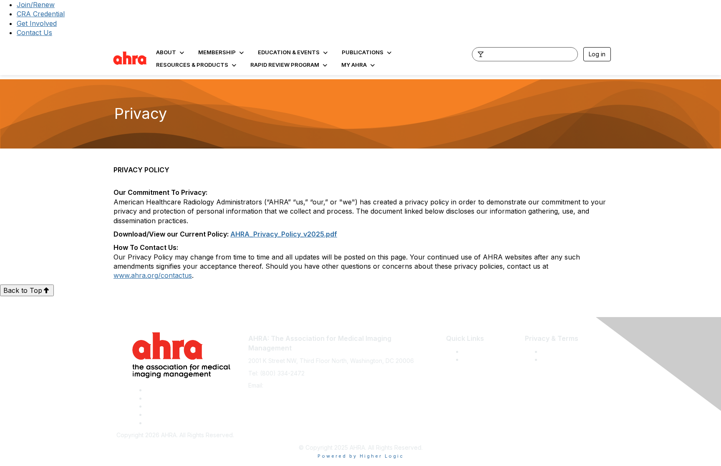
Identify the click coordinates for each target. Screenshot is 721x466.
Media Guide (480, 359)
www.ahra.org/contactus (152, 275)
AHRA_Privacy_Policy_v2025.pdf (283, 234)
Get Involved (37, 23)
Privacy (552, 359)
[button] (171, 52)
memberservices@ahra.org (302, 385)
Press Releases (484, 351)
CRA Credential (41, 14)
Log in (597, 54)
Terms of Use (560, 351)
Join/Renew (36, 4)
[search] (480, 53)
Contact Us (34, 32)
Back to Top (22, 290)
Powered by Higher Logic (361, 456)
